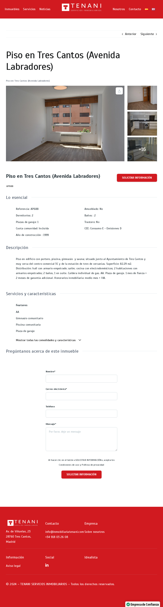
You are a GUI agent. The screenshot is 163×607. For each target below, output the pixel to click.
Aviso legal (13, 566)
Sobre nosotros (94, 532)
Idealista (91, 557)
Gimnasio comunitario (29, 318)
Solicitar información (137, 177)
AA (17, 312)
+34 (56, 537)
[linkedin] (47, 565)
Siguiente (147, 34)
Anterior (131, 34)
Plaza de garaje (25, 331)
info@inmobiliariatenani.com (64, 532)
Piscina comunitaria (28, 324)
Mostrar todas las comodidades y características (46, 340)
